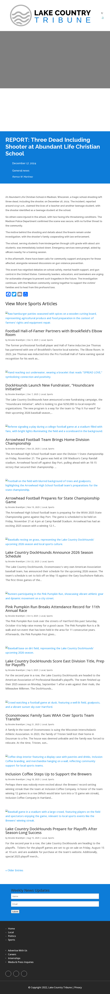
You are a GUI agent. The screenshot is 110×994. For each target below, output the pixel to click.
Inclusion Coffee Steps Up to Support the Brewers (48, 774)
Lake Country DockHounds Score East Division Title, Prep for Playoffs (54, 662)
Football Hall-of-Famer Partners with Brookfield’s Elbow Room (53, 332)
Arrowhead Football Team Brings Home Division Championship (47, 441)
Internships (14, 958)
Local (43, 340)
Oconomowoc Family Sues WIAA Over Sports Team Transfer (49, 717)
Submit (15, 911)
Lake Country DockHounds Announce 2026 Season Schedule (49, 554)
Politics (12, 936)
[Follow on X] (16, 974)
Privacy (78, 987)
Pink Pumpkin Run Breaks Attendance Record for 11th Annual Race (52, 608)
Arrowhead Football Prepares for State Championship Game (52, 499)
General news (20, 170)
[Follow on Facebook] (8, 974)
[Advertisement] (55, 110)
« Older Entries (14, 870)
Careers (12, 954)
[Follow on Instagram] (24, 974)
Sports (50, 340)
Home (11, 928)
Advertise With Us (17, 950)
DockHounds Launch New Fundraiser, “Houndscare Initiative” (49, 387)
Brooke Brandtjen (16, 340)
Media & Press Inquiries (21, 962)
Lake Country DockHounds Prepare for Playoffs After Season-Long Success (51, 830)
